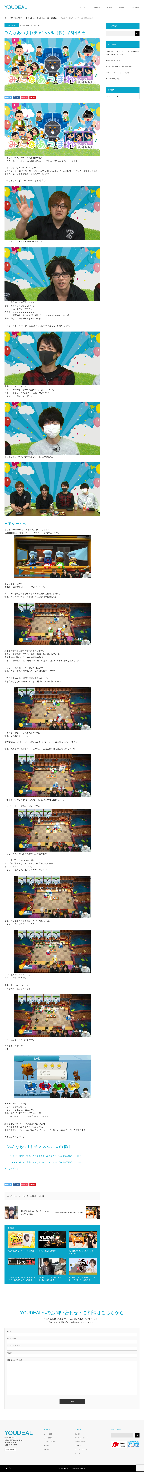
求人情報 (77, 1434)
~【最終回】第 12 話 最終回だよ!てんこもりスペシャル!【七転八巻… (82, 1279)
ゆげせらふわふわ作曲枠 (47, 1251)
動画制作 (46, 1445)
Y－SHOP (78, 1445)
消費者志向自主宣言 (113, 60)
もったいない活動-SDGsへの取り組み (119, 67)
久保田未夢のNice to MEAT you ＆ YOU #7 (81, 1252)
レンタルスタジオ (49, 1441)
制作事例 (109, 7)
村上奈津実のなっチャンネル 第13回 (21, 1251)
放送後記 (33, 1196)
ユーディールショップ (81, 1449)
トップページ (84, 7)
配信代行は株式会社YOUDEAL (76, 1468)
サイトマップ (79, 1453)
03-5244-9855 (11, 1442)
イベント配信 (48, 1438)
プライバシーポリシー (81, 1438)
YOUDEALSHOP (80, 1441)
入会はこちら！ (11, 1169)
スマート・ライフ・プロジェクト (117, 73)
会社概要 (121, 7)
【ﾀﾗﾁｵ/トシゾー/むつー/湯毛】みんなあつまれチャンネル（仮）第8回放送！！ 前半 (42, 1156)
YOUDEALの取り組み (113, 79)
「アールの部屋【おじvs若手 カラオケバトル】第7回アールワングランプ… (21, 1279)
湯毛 (43, 1196)
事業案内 (97, 7)
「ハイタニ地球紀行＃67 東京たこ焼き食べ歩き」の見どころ (52, 1279)
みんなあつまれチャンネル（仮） (30, 25)
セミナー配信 (48, 1434)
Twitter (6, 1468)
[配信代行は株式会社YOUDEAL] (27, 7)
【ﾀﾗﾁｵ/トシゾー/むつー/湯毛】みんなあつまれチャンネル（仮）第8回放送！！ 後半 (42, 1162)
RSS (10, 1468)
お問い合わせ (135, 7)
